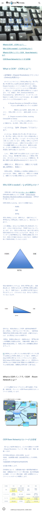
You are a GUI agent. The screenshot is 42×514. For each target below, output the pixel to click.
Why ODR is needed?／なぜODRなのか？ (18, 49)
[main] (21, 23)
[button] (2, 3)
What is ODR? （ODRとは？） (14, 44)
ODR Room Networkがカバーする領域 (16, 59)
